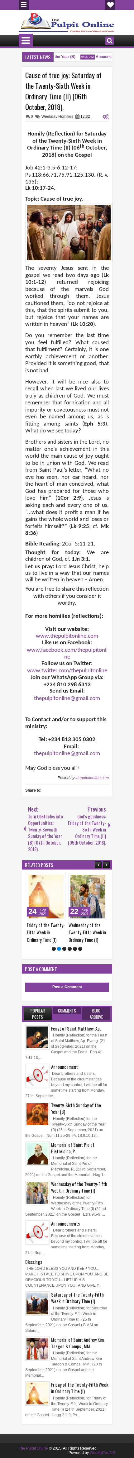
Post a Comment (67, 987)
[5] (75, 949)
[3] (64, 949)
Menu (24, 5)
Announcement (104, 57)
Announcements (65, 1223)
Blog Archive (96, 1014)
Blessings (33, 1262)
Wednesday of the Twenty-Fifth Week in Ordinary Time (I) (55, 932)
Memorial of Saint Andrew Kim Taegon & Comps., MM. (77, 1343)
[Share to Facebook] (54, 879)
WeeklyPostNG (102, 1453)
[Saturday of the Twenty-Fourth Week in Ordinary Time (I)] (97, 896)
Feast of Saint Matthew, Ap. (76, 1028)
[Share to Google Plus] (26, 879)
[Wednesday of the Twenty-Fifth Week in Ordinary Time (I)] (55, 896)
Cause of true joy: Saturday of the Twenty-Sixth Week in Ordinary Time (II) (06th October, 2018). (63, 91)
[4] (70, 949)
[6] (80, 949)
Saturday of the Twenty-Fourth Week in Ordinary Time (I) (96, 932)
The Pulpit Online (33, 1448)
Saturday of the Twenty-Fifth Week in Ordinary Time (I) (77, 1297)
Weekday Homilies (57, 116)
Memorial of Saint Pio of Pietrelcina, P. (72, 1148)
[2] (59, 949)
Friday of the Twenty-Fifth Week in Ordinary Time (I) (79, 1387)
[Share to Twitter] (61, 879)
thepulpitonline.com (92, 778)
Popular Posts (38, 1014)
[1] (54, 949)
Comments (67, 1011)
